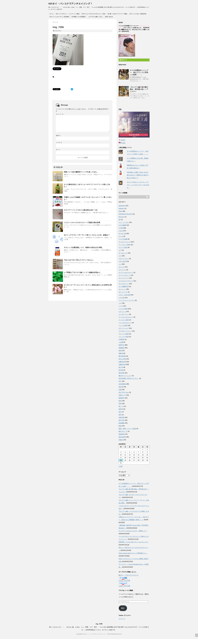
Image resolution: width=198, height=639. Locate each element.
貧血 (120, 426)
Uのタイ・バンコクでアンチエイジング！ (70, 3)
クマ (120, 256)
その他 (121, 228)
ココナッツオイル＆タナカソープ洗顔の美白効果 (82, 222)
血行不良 (121, 420)
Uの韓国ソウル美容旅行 (78, 16)
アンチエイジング (124, 242)
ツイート (122, 619)
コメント (59, 114)
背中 (120, 412)
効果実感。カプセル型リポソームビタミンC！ (133, 542)
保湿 (120, 350)
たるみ (121, 231)
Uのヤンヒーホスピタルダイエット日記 (93, 14)
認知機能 (121, 423)
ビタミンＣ (122, 311)
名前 (58, 135)
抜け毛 (121, 367)
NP (120, 219)
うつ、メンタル (124, 222)
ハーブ (121, 306)
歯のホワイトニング (125, 375)
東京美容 (121, 373)
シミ (120, 264)
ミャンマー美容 (124, 336)
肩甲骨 (121, 409)
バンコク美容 (123, 309)
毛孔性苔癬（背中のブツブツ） (129, 378)
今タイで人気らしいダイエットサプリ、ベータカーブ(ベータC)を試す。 (138, 184)
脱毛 (120, 414)
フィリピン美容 (124, 320)
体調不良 (121, 345)
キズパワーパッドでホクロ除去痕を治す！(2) (80, 210)
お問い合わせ (109, 16)
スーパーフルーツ (124, 275)
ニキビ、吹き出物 (124, 295)
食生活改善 (122, 437)
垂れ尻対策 (122, 356)
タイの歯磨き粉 (124, 286)
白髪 (120, 389)
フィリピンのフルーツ (126, 317)
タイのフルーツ (124, 283)
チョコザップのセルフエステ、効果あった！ (133, 531)
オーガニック (123, 253)
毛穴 (120, 381)
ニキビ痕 (121, 297)
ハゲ (120, 303)
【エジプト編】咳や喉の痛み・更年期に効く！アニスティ (139, 89)
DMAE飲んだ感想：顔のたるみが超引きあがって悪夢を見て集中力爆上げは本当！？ (137, 175)
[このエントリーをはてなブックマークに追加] (72, 89)
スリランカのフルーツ (126, 272)
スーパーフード (124, 278)
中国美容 (121, 339)
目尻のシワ (122, 395)
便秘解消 (121, 348)
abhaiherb (122, 205)
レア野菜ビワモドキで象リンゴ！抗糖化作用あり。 (83, 272)
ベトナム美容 (123, 325)
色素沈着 (121, 417)
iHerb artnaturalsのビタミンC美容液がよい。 (133, 553)
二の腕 (121, 342)
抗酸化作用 (122, 364)
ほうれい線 (122, 233)
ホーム (52, 14)
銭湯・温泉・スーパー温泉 (127, 428)
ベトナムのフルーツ (125, 322)
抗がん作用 (122, 359)
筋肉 (120, 401)
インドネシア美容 (124, 244)
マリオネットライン (125, 331)
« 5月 (121, 466)
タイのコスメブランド (126, 281)
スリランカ (122, 270)
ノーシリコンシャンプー (126, 300)
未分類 (121, 370)
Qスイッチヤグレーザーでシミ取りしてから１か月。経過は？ (87, 235)
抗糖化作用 (122, 361)
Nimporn (121, 217)
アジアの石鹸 (123, 239)
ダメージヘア (123, 292)
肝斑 (120, 403)
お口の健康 (122, 225)
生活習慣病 (122, 384)
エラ (120, 250)
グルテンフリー (124, 258)
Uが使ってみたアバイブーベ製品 (117, 14)
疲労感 (121, 387)
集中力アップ (123, 431)
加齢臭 (121, 353)
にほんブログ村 (124, 580)
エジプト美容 (123, 247)
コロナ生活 (122, 261)
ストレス (121, 267)
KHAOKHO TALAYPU (125, 214)
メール (59, 142)
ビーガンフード (124, 314)
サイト (58, 149)
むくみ (121, 236)
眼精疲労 (121, 398)
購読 (122, 608)
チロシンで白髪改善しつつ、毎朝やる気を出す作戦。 (84, 247)
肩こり (121, 406)
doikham (121, 208)
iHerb (120, 211)
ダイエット (122, 289)
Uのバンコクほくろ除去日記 (137, 14)
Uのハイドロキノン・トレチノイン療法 (68, 14)
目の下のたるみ (124, 392)
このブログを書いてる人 (95, 16)
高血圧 (121, 440)
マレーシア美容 (124, 334)
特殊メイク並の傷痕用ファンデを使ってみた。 (81, 172)
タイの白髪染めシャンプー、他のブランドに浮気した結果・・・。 (139, 72)
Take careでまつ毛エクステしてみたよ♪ (79, 260)
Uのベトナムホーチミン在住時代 (59, 16)
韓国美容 (121, 434)
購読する (124, 60)
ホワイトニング (124, 328)
